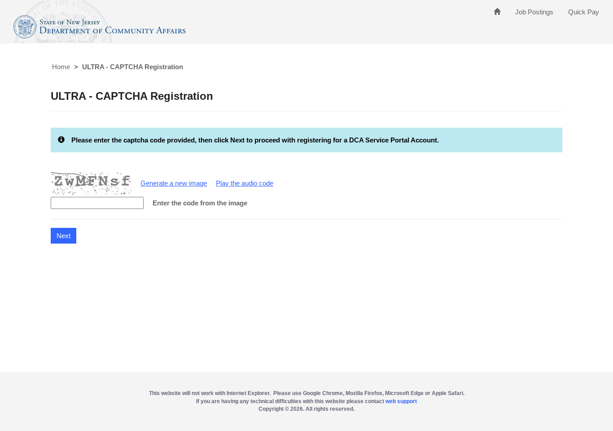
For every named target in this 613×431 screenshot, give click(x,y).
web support (401, 401)
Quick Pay (583, 12)
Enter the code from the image (200, 203)
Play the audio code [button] (244, 183)
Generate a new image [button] (173, 183)
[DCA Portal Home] (497, 11)
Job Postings (534, 12)
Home (61, 67)
